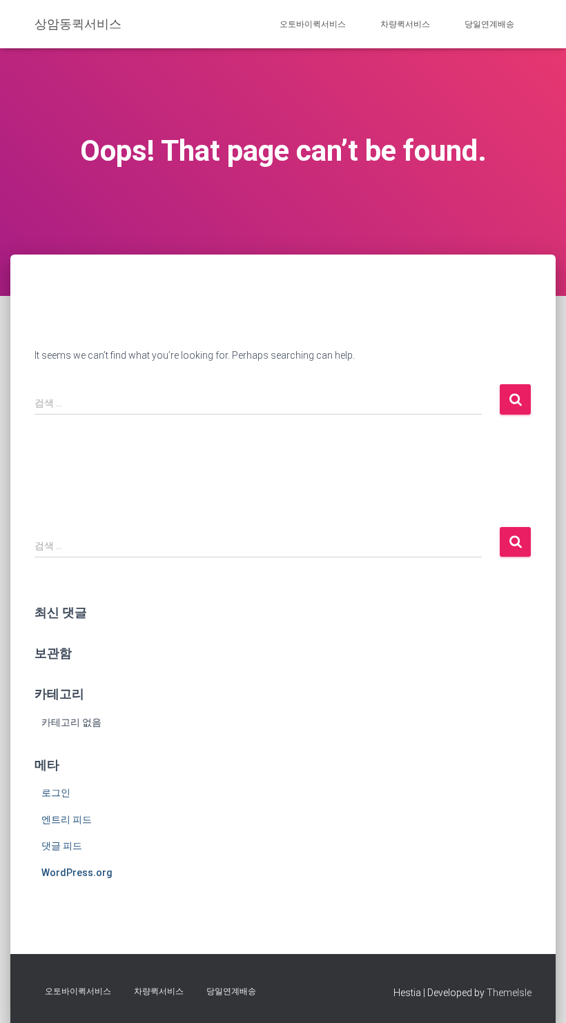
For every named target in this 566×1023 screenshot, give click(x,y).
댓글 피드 (61, 845)
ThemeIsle (509, 992)
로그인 (55, 792)
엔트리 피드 (66, 819)
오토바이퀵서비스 (313, 24)
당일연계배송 (489, 24)
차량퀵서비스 (405, 24)
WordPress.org (77, 872)
